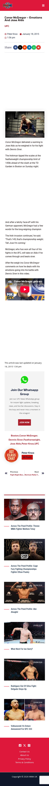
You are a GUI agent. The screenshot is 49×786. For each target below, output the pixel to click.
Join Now (24, 422)
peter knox (28, 443)
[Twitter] (24, 745)
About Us (24, 755)
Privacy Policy (24, 759)
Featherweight (32, 439)
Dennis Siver (16, 439)
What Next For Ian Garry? (22, 649)
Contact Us (24, 752)
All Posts (27, 457)
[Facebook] (20, 745)
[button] (15, 47)
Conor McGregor (28, 435)
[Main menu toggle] (43, 5)
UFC (37, 443)
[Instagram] (29, 745)
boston (15, 435)
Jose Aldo (16, 443)
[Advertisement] (24, 86)
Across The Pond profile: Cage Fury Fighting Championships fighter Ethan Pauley (24, 569)
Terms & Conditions (24, 763)
